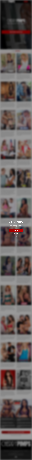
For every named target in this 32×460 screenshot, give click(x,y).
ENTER (16, 230)
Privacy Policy (18, 235)
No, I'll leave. (16, 233)
